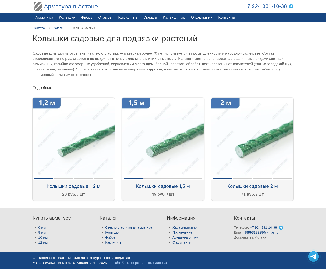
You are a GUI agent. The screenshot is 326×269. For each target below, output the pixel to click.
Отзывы (105, 17)
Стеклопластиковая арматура (128, 227)
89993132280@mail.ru (261, 232)
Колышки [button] (67, 17)
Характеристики (185, 227)
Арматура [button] (44, 17)
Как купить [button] (128, 17)
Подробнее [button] (42, 88)
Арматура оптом (185, 237)
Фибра (87, 17)
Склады (150, 17)
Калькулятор (174, 17)
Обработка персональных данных (140, 263)
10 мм (43, 237)
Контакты (226, 17)
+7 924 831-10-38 (265, 6)
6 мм (42, 227)
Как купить (113, 242)
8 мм (42, 232)
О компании (202, 17)
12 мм (43, 242)
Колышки (112, 232)
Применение (182, 232)
